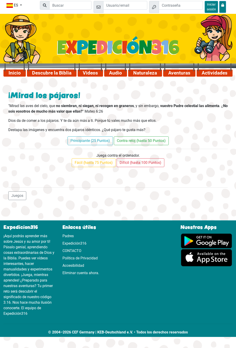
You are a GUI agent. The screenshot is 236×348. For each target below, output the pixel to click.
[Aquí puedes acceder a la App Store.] (206, 257)
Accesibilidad (73, 265)
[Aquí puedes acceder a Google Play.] (206, 240)
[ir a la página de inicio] (118, 48)
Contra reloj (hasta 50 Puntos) (141, 140)
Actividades (214, 73)
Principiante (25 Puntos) (90, 140)
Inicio (15, 73)
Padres (68, 236)
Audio (115, 73)
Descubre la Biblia (51, 73)
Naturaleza (145, 73)
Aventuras (179, 73)
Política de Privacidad (80, 258)
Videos (90, 73)
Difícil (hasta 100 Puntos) (140, 162)
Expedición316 (74, 243)
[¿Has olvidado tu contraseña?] (222, 7)
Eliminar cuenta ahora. (80, 273)
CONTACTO (71, 251)
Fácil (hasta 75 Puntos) (94, 162)
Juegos (17, 195)
